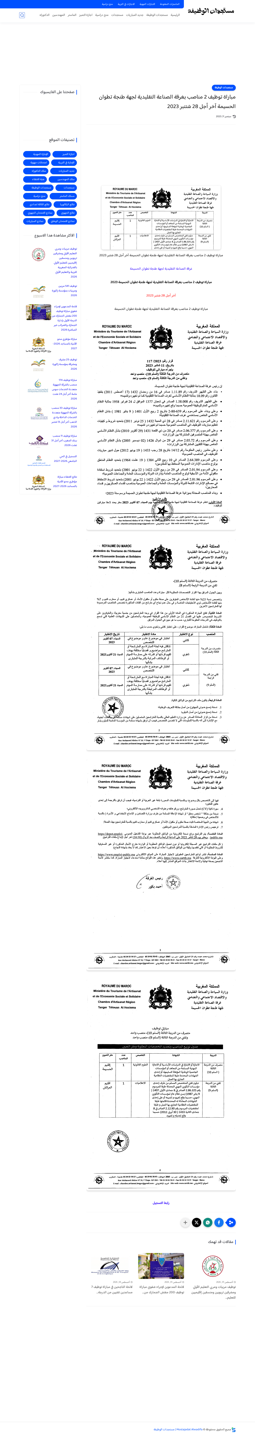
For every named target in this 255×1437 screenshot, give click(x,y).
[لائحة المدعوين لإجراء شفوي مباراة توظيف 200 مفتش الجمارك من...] (161, 1266)
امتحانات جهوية (38, 162)
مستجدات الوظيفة (157, 15)
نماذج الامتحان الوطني (62, 221)
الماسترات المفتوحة (170, 4)
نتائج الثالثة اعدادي (39, 204)
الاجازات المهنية (147, 4)
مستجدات (117, 15)
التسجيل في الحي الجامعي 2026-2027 (65, 458)
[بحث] (22, 15)
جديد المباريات (135, 15)
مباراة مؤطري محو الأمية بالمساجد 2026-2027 (65, 344)
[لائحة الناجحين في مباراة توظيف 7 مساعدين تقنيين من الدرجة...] (109, 1266)
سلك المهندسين (65, 179)
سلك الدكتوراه (39, 171)
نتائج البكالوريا (67, 204)
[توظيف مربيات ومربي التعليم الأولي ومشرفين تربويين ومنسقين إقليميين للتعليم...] (213, 1266)
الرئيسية (175, 15)
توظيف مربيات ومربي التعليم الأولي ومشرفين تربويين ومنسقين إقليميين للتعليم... (213, 1292)
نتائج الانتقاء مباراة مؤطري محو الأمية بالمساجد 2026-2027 (65, 482)
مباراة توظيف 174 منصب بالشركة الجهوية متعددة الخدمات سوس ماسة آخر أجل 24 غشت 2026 (64, 389)
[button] (219, 1222)
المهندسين (58, 15)
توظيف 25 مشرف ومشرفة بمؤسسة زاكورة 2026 (64, 364)
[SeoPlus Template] (233, 1429)
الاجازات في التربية (126, 4)
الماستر (72, 15)
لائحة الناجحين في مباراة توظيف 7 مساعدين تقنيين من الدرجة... (112, 1289)
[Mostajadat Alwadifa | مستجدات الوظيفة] (210, 10)
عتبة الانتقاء (38, 179)
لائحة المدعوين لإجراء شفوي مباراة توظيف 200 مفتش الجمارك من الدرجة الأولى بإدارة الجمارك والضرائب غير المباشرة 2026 (64, 318)
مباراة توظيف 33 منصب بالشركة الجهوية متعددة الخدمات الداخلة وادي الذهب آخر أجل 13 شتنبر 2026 (64, 417)
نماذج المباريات (35, 221)
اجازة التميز (85, 15)
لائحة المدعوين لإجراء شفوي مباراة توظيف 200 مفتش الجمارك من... (161, 1289)
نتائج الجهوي (67, 213)
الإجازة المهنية (40, 154)
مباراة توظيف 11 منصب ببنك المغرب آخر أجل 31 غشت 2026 (64, 441)
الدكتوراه (44, 15)
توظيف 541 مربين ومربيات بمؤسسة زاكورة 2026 (64, 291)
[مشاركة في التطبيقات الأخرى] (185, 1222)
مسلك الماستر (67, 196)
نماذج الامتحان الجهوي (40, 213)
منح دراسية (107, 4)
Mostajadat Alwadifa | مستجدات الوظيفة (178, 1429)
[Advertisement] (127, 56)
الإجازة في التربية (66, 162)
